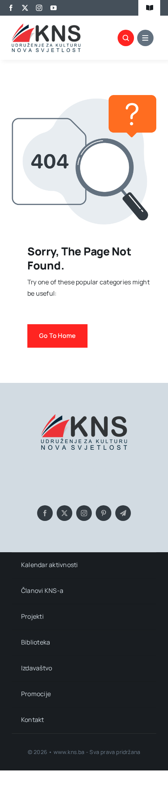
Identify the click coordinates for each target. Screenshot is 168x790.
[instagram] (39, 8)
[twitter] (25, 8)
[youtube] (53, 8)
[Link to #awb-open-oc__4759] (126, 38)
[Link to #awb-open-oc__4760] (145, 38)
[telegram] (123, 513)
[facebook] (11, 8)
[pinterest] (103, 513)
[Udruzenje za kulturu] (46, 26)
